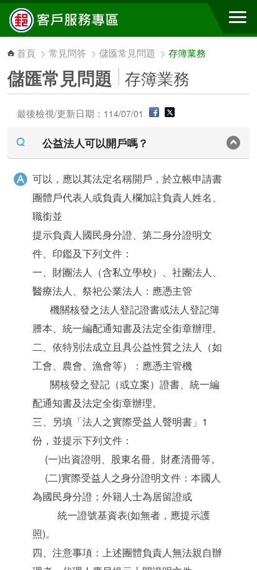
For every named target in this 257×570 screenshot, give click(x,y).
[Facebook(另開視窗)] (154, 113)
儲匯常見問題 (127, 52)
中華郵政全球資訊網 (78, 19)
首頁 (26, 52)
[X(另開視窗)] (170, 113)
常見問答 (67, 52)
